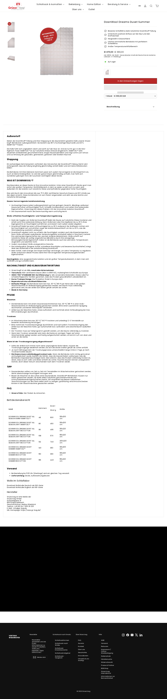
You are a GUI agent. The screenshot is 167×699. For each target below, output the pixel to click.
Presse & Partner (107, 665)
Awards (81, 643)
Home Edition (94, 4)
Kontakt (81, 646)
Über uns (77, 9)
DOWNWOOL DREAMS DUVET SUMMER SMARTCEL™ (20, 448)
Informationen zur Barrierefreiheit (108, 677)
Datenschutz (106, 656)
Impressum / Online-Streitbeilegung (107, 651)
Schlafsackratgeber (62, 653)
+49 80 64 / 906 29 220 (24, 506)
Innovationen (83, 656)
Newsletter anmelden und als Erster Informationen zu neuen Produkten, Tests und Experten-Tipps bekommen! (39, 646)
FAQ (79, 640)
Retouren (104, 646)
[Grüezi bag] (16, 5)
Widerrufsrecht (107, 662)
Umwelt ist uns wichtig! (83, 660)
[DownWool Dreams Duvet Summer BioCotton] (107, 72)
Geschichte (82, 652)
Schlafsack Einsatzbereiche (61, 649)
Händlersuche (106, 659)
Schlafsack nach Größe (61, 644)
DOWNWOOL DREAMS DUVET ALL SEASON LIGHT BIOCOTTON (22, 430)
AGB (102, 640)
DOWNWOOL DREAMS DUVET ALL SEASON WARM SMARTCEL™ (22, 417)
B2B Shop (104, 668)
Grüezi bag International (106, 672)
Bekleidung (75, 4)
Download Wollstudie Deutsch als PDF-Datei (25, 485)
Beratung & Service (118, 4)
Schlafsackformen (62, 640)
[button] (130, 87)
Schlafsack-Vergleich (59, 657)
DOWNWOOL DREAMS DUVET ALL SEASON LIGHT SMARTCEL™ (22, 423)
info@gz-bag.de (20, 508)
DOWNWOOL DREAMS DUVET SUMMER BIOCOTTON (20, 454)
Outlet (91, 9)
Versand (104, 643)
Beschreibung (113, 106)
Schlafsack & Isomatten (49, 4)
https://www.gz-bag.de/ (31, 510)
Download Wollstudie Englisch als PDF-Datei (25, 487)
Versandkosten (125, 55)
